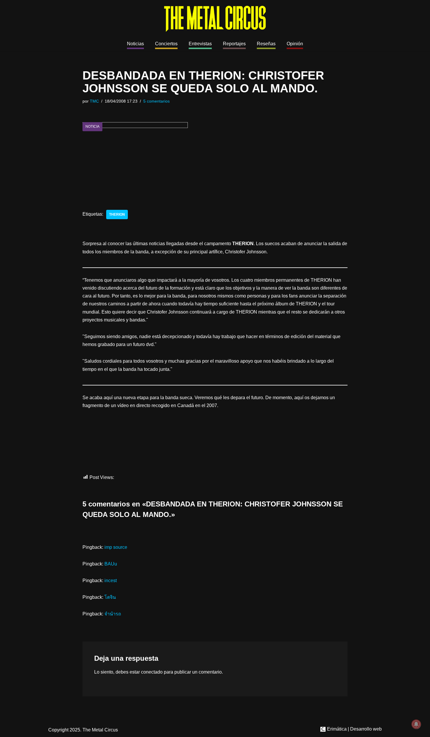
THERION (117, 214)
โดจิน (110, 597)
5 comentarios (156, 101)
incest (110, 580)
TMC (94, 101)
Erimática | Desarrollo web (354, 728)
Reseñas (266, 43)
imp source (115, 547)
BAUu (110, 563)
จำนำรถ (112, 613)
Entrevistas (200, 43)
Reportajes (234, 43)
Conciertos (166, 43)
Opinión (295, 43)
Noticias (135, 43)
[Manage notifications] (416, 724)
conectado (152, 671)
